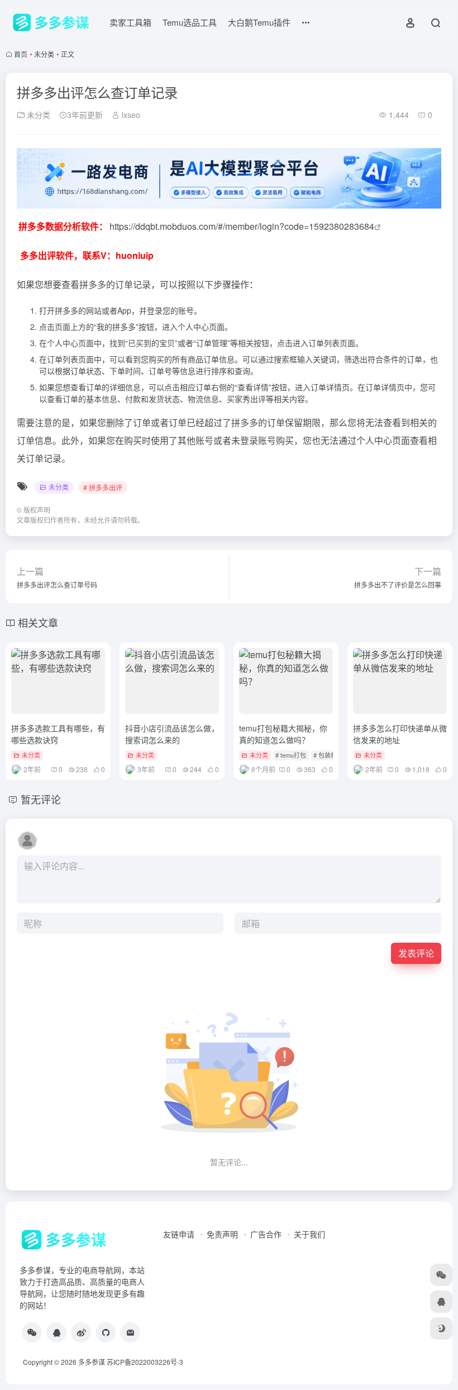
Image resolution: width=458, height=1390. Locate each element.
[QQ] (56, 1332)
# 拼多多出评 (102, 487)
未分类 (44, 54)
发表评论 (416, 953)
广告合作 (266, 1234)
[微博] (81, 1332)
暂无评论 (41, 799)
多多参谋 (91, 1362)
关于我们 (309, 1234)
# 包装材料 (328, 754)
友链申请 (178, 1234)
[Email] (130, 1332)
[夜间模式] (441, 1328)
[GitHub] (106, 1332)
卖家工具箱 (130, 22)
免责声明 (222, 1234)
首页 (20, 54)
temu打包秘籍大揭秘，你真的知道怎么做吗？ (283, 733)
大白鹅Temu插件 (259, 22)
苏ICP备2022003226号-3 (145, 1362)
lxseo (130, 114)
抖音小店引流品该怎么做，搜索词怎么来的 (172, 733)
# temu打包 (290, 754)
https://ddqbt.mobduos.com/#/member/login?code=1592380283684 (241, 226)
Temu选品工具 (190, 22)
